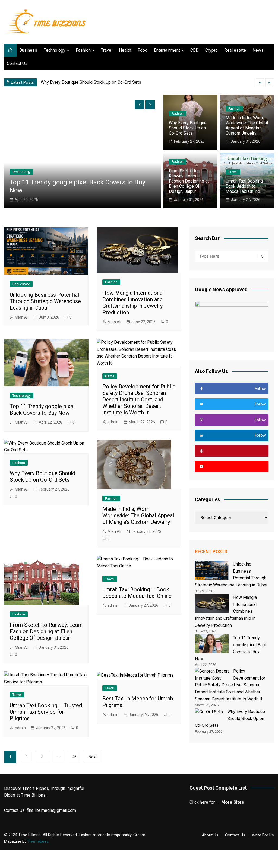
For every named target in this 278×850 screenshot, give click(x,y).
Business (28, 50)
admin (113, 422)
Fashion (83, 50)
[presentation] (260, 82)
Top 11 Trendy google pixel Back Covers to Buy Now (42, 409)
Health (125, 50)
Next (93, 756)
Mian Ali (22, 317)
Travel (106, 50)
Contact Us (17, 63)
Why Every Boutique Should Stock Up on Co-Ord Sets (188, 128)
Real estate (235, 50)
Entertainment (167, 50)
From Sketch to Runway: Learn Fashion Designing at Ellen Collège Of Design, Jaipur (189, 181)
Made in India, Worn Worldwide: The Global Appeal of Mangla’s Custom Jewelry (116, 82)
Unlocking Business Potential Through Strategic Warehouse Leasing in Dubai (45, 301)
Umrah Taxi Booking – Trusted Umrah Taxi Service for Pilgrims (46, 712)
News (258, 50)
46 (74, 756)
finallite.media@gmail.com (51, 810)
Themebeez (38, 841)
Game (17, 164)
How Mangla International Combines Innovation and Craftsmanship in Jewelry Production (133, 303)
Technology (54, 50)
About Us (210, 835)
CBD (194, 50)
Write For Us (263, 835)
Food (142, 50)
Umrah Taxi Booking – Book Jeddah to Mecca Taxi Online (246, 186)
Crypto (211, 50)
